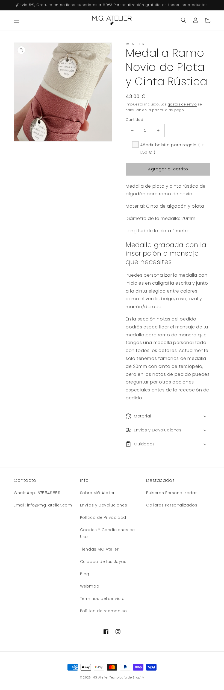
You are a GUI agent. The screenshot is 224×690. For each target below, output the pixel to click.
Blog (84, 574)
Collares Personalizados (171, 505)
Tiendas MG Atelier (99, 549)
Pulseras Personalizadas (172, 493)
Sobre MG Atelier (97, 493)
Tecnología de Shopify (127, 677)
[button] (16, 20)
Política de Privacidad (103, 517)
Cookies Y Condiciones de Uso (107, 533)
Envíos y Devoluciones (103, 505)
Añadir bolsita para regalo (172, 148)
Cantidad (134, 119)
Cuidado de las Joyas (103, 561)
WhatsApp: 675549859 (37, 493)
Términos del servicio (102, 598)
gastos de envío (182, 104)
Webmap (89, 586)
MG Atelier (101, 677)
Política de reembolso (103, 611)
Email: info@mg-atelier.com (43, 505)
